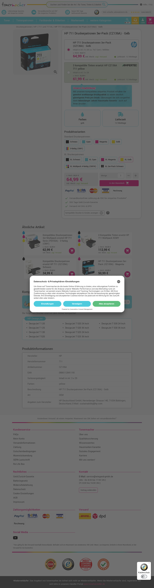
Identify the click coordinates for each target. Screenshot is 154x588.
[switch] (144, 576)
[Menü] (149, 564)
